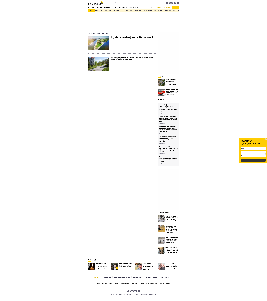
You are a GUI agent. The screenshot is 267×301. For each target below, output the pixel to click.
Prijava (159, 7)
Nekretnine (107, 7)
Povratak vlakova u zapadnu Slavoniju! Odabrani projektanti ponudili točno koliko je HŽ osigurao (168, 159)
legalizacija (137, 277)
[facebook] (175, 3)
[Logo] (95, 3)
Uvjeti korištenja (134, 283)
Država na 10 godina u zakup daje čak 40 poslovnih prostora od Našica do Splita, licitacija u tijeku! (168, 119)
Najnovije (161, 100)
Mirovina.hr (168, 283)
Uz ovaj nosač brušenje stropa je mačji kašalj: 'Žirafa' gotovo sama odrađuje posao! (171, 240)
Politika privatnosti (125, 283)
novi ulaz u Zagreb (151, 277)
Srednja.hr (161, 283)
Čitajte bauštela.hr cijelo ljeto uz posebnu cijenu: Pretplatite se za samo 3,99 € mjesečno (171, 92)
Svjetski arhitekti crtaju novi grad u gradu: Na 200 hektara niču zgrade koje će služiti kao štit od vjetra (98, 10)
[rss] (178, 3)
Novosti (93, 7)
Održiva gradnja (123, 7)
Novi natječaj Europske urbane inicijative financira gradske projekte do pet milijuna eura (132, 58)
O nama (98, 283)
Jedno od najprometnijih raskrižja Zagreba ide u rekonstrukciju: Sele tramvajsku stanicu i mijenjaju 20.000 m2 (168, 108)
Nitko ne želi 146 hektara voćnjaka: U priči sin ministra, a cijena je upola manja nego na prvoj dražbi (168, 149)
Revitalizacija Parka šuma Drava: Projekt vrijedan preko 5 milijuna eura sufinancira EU (132, 38)
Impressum (104, 283)
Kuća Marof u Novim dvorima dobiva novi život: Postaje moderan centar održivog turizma (171, 82)
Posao (110, 283)
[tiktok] (172, 3)
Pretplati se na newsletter (253, 160)
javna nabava (165, 277)
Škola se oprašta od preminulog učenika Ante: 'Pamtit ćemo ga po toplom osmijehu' (101, 266)
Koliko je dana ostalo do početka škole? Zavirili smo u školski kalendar (125, 265)
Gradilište (99, 7)
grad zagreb (107, 277)
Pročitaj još (92, 260)
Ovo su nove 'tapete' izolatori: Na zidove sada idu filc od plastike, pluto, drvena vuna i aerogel (172, 250)
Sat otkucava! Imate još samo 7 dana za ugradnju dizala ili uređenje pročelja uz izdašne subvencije (150, 10)
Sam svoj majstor (133, 7)
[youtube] (167, 3)
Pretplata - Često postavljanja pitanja (148, 283)
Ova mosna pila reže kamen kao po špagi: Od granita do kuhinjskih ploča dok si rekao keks (171, 218)
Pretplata (176, 7)
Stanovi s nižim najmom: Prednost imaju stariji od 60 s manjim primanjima (171, 266)
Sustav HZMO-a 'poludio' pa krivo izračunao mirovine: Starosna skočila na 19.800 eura (148, 266)
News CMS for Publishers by (145, 294)
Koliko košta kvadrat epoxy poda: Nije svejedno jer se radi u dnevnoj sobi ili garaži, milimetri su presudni (171, 229)
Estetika (114, 7)
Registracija (167, 7)
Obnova (142, 7)
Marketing (116, 283)
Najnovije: (91, 10)
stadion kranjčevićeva (122, 277)
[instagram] (169, 3)
